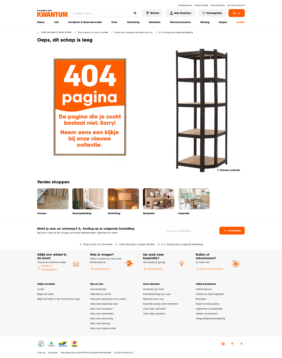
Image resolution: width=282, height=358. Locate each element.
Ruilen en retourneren (211, 268)
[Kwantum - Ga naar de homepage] (52, 13)
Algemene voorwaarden (209, 308)
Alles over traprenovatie (103, 328)
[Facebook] (241, 344)
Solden (241, 22)
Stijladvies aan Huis (153, 298)
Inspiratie (183, 213)
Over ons (41, 352)
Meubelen (155, 22)
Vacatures (52, 352)
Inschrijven (234, 230)
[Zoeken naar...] (135, 13)
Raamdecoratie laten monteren (160, 303)
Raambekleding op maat (157, 294)
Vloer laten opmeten (154, 308)
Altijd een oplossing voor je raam (108, 298)
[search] (104, 13)
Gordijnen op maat (153, 289)
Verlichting (133, 22)
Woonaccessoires (180, 22)
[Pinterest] (232, 344)
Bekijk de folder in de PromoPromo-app (58, 298)
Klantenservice (102, 268)
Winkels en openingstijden (49, 267)
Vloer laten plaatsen (154, 313)
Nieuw (41, 22)
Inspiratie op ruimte (100, 294)
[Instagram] (223, 344)
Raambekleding (81, 213)
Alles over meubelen (101, 308)
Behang (205, 22)
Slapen (223, 22)
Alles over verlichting (101, 318)
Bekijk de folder (45, 294)
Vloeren (41, 213)
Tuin (56, 22)
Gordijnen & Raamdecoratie (85, 22)
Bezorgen (201, 298)
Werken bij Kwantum (207, 313)
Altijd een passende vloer (104, 303)
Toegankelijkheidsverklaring (210, 318)
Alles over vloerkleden (102, 313)
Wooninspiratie (155, 268)
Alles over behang (100, 323)
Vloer (114, 22)
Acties (40, 289)
